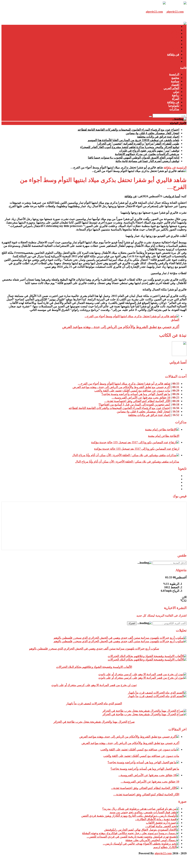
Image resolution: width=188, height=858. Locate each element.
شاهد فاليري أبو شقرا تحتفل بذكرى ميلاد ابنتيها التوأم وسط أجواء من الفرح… (124, 383)
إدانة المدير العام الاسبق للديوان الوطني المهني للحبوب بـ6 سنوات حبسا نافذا (133, 157)
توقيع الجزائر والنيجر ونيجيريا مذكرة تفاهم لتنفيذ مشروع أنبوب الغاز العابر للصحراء (129, 147)
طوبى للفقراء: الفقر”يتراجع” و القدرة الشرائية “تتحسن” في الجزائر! (138, 143)
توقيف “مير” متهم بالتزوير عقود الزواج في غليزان (149, 150)
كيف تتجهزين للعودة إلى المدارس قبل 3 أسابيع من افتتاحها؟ (134, 404)
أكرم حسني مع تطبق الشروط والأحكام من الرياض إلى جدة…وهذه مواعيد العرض (120, 327)
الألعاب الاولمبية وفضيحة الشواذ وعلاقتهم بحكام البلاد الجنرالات (94, 666)
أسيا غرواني (173, 196)
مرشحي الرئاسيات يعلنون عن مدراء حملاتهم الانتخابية (147, 154)
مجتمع (175, 30)
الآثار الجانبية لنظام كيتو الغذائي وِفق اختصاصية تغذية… (137, 401)
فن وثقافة (173, 54)
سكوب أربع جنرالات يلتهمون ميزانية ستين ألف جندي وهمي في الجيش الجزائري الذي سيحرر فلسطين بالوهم (94, 648)
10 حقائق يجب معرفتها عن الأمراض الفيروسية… (141, 397)
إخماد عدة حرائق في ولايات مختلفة (158, 136)
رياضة (175, 47)
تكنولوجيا (173, 57)
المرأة (175, 50)
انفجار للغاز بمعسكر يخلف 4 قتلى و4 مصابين (152, 133)
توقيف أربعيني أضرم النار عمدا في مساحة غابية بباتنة (147, 161)
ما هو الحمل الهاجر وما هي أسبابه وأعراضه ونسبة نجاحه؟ (136, 394)
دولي (176, 44)
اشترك (132, 623)
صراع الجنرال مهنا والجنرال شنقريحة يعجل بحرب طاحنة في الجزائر (94, 721)
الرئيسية (174, 26)
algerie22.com (163, 853)
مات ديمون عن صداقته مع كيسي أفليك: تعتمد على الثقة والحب (132, 390)
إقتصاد (175, 37)
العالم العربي (171, 40)
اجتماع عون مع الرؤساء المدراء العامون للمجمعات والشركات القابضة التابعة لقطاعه (128, 129)
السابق (175, 319)
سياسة (175, 33)
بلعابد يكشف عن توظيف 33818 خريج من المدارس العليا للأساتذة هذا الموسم (133, 140)
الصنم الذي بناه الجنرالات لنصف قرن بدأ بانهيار (94, 703)
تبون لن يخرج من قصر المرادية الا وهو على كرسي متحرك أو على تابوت (94, 685)
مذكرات (174, 61)
